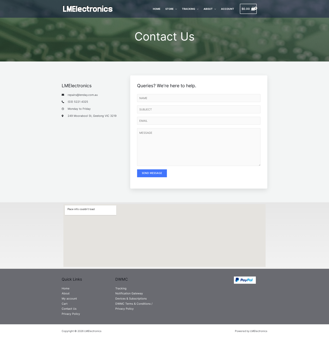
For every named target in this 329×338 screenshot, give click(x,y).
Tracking (188, 8)
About (208, 8)
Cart (65, 303)
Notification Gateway (129, 293)
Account (227, 8)
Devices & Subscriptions (131, 298)
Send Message (152, 173)
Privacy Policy (71, 314)
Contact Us (69, 308)
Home (156, 8)
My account (69, 298)
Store (169, 8)
